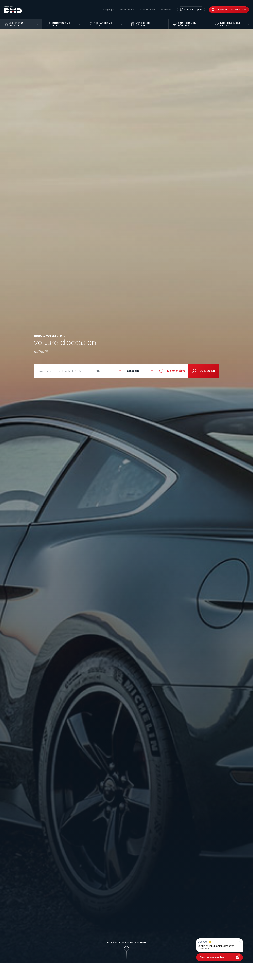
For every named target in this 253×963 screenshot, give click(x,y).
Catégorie (133, 370)
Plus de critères (175, 370)
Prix (97, 370)
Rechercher (206, 370)
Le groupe (108, 9)
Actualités (166, 9)
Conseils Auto (147, 9)
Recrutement (127, 9)
